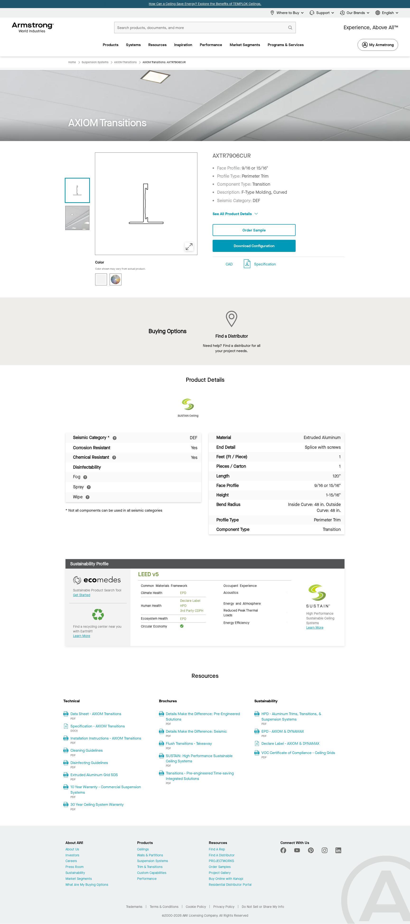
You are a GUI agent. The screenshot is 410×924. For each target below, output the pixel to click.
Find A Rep (217, 850)
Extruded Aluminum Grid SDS (94, 774)
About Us (72, 850)
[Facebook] (283, 850)
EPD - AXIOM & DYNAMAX (282, 731)
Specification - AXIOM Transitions (97, 726)
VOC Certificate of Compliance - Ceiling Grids (298, 752)
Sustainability (75, 873)
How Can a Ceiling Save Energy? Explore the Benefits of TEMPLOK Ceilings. (205, 4)
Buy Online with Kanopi (226, 879)
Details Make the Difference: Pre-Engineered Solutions (203, 716)
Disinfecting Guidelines (89, 762)
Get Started (81, 595)
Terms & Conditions (164, 907)
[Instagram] (325, 850)
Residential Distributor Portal (230, 885)
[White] (101, 279)
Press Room (74, 867)
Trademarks (134, 907)
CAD (229, 264)
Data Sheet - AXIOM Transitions (95, 713)
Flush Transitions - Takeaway (189, 743)
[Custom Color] (115, 279)
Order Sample (254, 230)
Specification (265, 264)
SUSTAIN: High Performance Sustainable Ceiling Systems (199, 758)
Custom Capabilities (151, 873)
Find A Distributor (222, 855)
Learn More (81, 636)
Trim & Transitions (150, 867)
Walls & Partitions (150, 855)
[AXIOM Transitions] (77, 218)
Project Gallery (220, 873)
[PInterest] (311, 850)
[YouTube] (297, 850)
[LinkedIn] (338, 850)
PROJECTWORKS (221, 861)
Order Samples (220, 867)
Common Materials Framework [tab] (164, 585)
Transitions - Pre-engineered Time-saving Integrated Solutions (200, 776)
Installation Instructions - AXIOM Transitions (105, 738)
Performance (147, 879)
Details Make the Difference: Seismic (196, 731)
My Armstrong (381, 44)
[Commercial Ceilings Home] (33, 28)
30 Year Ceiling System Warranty (97, 804)
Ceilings (143, 850)
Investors (72, 855)
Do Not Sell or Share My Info (263, 907)
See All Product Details (233, 213)
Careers (71, 861)
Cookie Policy (196, 907)
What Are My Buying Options (86, 885)
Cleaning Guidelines (86, 750)
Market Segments (78, 879)
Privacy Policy (223, 907)
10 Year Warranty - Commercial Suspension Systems (105, 789)
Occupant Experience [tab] (240, 585)
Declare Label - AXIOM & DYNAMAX (290, 743)
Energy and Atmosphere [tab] (242, 603)
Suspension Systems (152, 861)
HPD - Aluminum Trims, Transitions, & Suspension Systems (291, 716)
